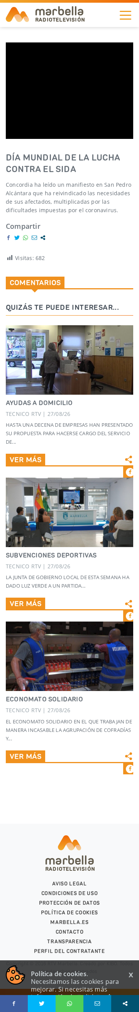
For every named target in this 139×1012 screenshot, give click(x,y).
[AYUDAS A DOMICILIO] (69, 360)
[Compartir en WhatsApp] (25, 237)
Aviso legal (69, 883)
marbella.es (69, 922)
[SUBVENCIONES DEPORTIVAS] (69, 512)
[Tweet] (17, 237)
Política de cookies (69, 912)
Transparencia (69, 941)
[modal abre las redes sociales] (43, 237)
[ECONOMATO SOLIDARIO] (69, 656)
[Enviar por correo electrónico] (34, 237)
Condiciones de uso (69, 893)
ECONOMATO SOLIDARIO (44, 699)
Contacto (70, 932)
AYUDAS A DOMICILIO (39, 403)
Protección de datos (69, 903)
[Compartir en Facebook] (8, 237)
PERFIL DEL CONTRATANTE (69, 951)
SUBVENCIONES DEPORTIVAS (51, 555)
